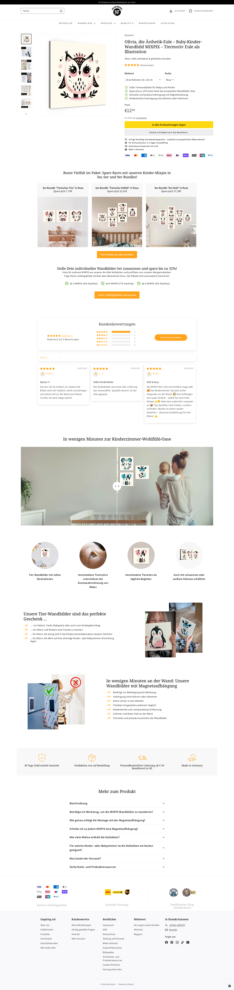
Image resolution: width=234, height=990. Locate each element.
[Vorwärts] (26, 112)
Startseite (129, 35)
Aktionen (138, 929)
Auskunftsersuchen (112, 947)
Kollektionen (46, 929)
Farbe (168, 73)
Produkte (107, 23)
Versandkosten (141, 118)
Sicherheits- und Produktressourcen (93, 867)
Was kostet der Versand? (85, 858)
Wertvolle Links (48, 947)
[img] (47, 368)
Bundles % (127, 23)
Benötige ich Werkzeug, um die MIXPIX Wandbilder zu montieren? (111, 812)
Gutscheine (168, 23)
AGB (105, 929)
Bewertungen (147, 23)
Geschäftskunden (49, 943)
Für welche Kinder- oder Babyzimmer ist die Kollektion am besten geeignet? (111, 848)
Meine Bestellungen (81, 925)
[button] (132, 65)
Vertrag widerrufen (112, 969)
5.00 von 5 (67, 335)
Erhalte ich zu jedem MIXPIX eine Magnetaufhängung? (104, 829)
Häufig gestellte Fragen (83, 929)
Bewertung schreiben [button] (170, 337)
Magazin (138, 934)
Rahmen (129, 73)
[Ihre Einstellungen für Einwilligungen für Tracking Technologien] (229, 985)
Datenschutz (109, 934)
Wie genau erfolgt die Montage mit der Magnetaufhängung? (107, 820)
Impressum (108, 925)
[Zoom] (74, 74)
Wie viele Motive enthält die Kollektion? (95, 837)
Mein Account (78, 938)
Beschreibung (78, 803)
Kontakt (76, 934)
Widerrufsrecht (110, 943)
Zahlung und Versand (113, 938)
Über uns (44, 925)
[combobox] (42, 11)
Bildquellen (108, 952)
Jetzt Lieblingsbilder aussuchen (117, 295)
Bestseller (65, 23)
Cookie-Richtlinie (111, 964)
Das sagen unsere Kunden (146, 925)
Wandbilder (85, 23)
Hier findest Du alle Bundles (117, 254)
